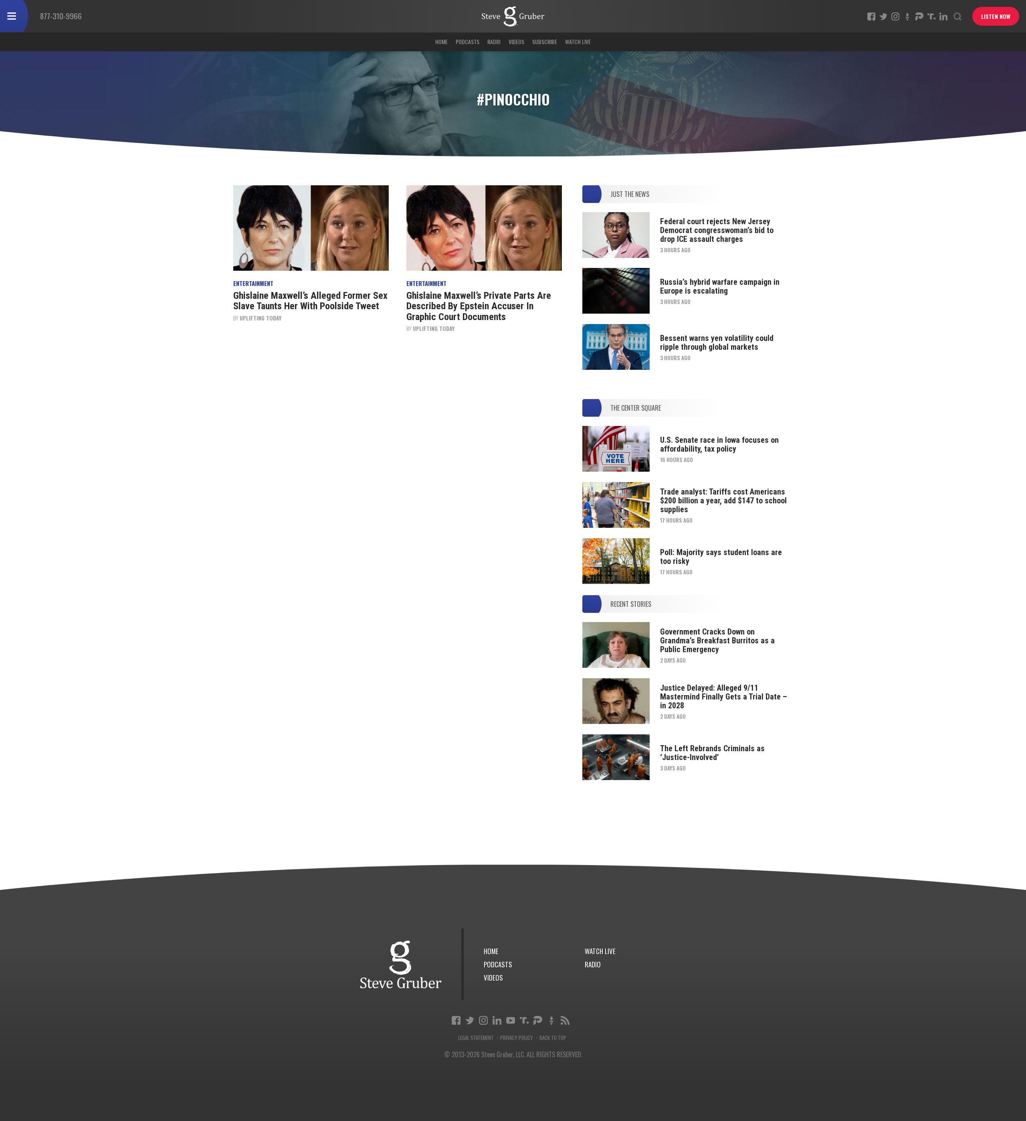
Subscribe (544, 41)
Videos (516, 41)
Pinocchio (513, 16)
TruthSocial (931, 16)
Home (441, 41)
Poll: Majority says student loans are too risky (721, 556)
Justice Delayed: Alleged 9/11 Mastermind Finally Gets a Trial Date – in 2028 (723, 696)
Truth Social (524, 1020)
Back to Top (552, 1037)
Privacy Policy (516, 1037)
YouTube (510, 1020)
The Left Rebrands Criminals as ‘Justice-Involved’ (712, 753)
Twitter (883, 16)
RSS (565, 1020)
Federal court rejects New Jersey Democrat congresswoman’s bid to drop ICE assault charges (717, 230)
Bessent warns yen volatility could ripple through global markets (717, 342)
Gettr (907, 16)
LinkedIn (943, 16)
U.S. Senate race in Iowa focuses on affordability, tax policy (719, 444)
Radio (494, 41)
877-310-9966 (61, 15)
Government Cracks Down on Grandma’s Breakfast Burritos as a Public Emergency (717, 640)
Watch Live (578, 41)
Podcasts (467, 41)
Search (957, 16)
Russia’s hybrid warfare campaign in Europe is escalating (720, 286)
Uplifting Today (260, 318)
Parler (919, 16)
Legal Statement (476, 1037)
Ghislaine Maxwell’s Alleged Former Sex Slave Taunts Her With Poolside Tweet (310, 301)
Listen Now (995, 16)
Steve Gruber (400, 964)
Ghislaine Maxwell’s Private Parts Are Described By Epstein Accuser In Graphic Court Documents (478, 306)
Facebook (871, 16)
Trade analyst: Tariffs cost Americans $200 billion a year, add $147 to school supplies (723, 500)
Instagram (895, 16)
